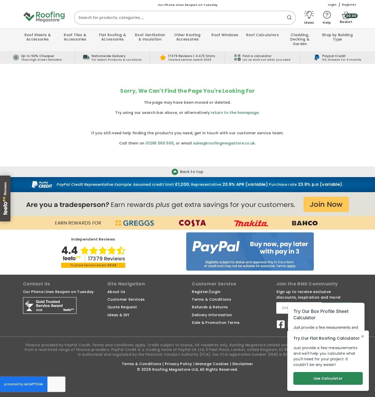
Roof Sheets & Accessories (37, 37)
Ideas (309, 22)
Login (332, 4)
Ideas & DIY (118, 314)
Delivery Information (212, 314)
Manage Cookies (212, 363)
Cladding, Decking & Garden (299, 39)
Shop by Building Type (337, 37)
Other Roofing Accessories (187, 37)
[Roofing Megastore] (44, 16)
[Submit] (290, 20)
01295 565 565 (160, 143)
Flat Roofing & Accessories (112, 37)
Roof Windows (224, 35)
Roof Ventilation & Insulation (150, 37)
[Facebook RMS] (280, 325)
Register (349, 4)
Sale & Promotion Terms (216, 322)
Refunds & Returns (210, 307)
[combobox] (184, 17)
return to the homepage (235, 112)
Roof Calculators (262, 35)
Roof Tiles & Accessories (75, 37)
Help (327, 22)
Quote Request (122, 307)
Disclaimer (242, 363)
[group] (112, 57)
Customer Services (126, 299)
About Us (116, 291)
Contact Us (36, 284)
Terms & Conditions (211, 299)
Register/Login (206, 291)
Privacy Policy (178, 363)
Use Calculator (328, 378)
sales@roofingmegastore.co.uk (224, 143)
